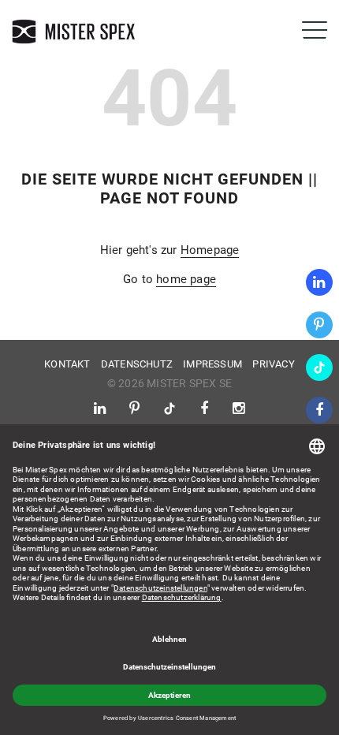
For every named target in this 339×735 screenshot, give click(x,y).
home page (186, 279)
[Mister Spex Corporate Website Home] (75, 31)
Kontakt (67, 364)
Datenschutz (137, 364)
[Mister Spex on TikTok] (319, 367)
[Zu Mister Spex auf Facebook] (319, 410)
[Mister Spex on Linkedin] (319, 282)
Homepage (210, 250)
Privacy (273, 364)
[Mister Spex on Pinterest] (319, 325)
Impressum (212, 364)
